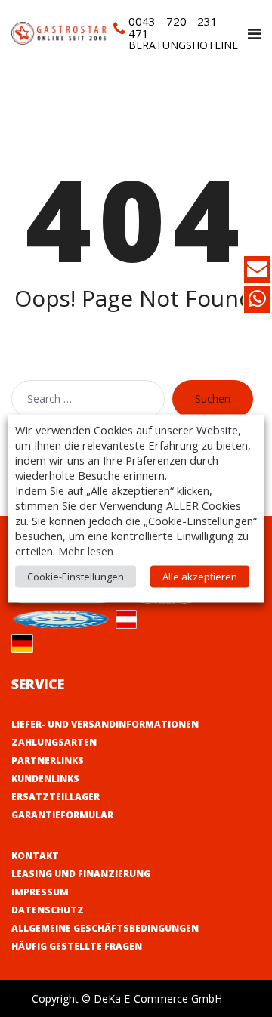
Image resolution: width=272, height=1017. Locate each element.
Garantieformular (62, 814)
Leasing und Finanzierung (80, 873)
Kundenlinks (45, 778)
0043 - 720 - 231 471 (173, 27)
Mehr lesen (85, 550)
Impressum (40, 892)
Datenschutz (47, 910)
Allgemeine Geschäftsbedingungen (105, 928)
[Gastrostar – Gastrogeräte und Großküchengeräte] (60, 32)
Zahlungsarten (54, 742)
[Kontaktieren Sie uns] (257, 271)
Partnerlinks (47, 760)
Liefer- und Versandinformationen (105, 724)
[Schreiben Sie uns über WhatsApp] (257, 302)
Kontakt (35, 855)
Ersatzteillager (55, 796)
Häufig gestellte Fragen (76, 946)
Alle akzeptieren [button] (199, 576)
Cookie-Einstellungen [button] (75, 576)
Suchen (212, 398)
